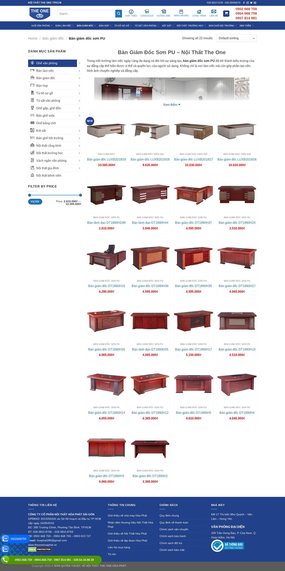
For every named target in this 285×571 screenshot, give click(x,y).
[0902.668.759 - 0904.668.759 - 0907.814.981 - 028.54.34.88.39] (5, 560)
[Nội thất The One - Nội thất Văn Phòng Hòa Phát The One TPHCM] (39, 14)
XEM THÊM (245, 25)
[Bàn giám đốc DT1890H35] (193, 258)
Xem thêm (170, 104)
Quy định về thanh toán (174, 522)
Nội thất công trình (48, 145)
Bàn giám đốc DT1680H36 (150, 286)
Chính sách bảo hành (173, 536)
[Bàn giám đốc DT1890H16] (237, 321)
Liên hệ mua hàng (119, 547)
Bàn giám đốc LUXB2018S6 (237, 159)
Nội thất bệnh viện (48, 175)
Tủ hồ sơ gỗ (44, 93)
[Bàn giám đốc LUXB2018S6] (237, 131)
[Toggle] (79, 63)
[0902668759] (5, 539)
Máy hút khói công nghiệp (237, 565)
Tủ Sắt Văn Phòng (146, 25)
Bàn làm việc (45, 70)
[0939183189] (5, 549)
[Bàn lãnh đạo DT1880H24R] (106, 194)
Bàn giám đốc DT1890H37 (193, 222)
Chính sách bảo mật (172, 549)
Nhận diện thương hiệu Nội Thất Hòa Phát (130, 524)
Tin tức (112, 554)
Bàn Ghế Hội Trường (221, 25)
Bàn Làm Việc (63, 25)
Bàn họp (42, 85)
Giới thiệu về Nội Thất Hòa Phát (127, 533)
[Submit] (118, 13)
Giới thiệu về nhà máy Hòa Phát (127, 515)
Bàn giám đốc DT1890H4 (237, 412)
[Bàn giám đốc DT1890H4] (237, 384)
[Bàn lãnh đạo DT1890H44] (150, 194)
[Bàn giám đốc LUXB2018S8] (150, 131)
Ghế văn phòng (46, 63)
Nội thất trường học (49, 153)
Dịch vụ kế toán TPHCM (206, 565)
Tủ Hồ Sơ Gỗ (121, 25)
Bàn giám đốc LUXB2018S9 (106, 159)
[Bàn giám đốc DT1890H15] (106, 258)
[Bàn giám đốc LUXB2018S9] (106, 131)
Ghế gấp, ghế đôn (48, 108)
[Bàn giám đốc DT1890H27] (237, 258)
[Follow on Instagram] (247, 3)
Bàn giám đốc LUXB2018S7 (193, 159)
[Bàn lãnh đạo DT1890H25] (150, 321)
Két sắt (41, 130)
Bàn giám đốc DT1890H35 (193, 286)
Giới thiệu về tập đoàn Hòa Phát (127, 540)
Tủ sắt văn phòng (48, 100)
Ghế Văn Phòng (40, 25)
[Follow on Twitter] (251, 3)
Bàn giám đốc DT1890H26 (106, 349)
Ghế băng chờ (46, 123)
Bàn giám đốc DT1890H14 (106, 412)
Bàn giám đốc (53, 38)
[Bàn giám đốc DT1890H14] (106, 384)
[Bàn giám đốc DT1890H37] (193, 194)
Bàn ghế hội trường (49, 138)
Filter (35, 201)
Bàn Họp (104, 25)
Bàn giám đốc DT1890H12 (150, 412)
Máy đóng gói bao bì (178, 565)
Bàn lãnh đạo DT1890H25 (150, 349)
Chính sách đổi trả (171, 543)
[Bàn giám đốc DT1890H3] (106, 447)
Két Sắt (167, 25)
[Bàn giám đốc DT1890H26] (106, 321)
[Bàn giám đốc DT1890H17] (193, 321)
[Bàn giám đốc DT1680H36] (150, 258)
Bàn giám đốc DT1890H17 (193, 349)
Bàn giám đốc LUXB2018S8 (150, 159)
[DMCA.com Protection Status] (40, 549)
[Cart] (226, 13)
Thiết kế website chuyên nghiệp (146, 565)
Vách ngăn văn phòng (51, 160)
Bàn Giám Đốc (85, 25)
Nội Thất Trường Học (190, 25)
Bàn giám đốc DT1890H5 (193, 412)
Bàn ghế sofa (45, 115)
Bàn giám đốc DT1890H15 (106, 286)
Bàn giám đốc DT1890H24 (237, 222)
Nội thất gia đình (47, 168)
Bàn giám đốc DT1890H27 (237, 286)
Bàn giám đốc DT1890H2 (150, 476)
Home (32, 38)
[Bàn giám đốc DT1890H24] (237, 194)
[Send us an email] (255, 3)
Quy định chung (169, 515)
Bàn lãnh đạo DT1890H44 (150, 222)
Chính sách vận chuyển (174, 529)
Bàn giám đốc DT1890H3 (106, 476)
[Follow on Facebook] (244, 3)
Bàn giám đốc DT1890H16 (237, 349)
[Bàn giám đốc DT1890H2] (150, 447)
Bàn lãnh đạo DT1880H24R (106, 222)
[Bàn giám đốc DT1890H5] (193, 384)
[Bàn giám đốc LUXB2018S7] (193, 131)
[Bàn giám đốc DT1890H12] (150, 384)
